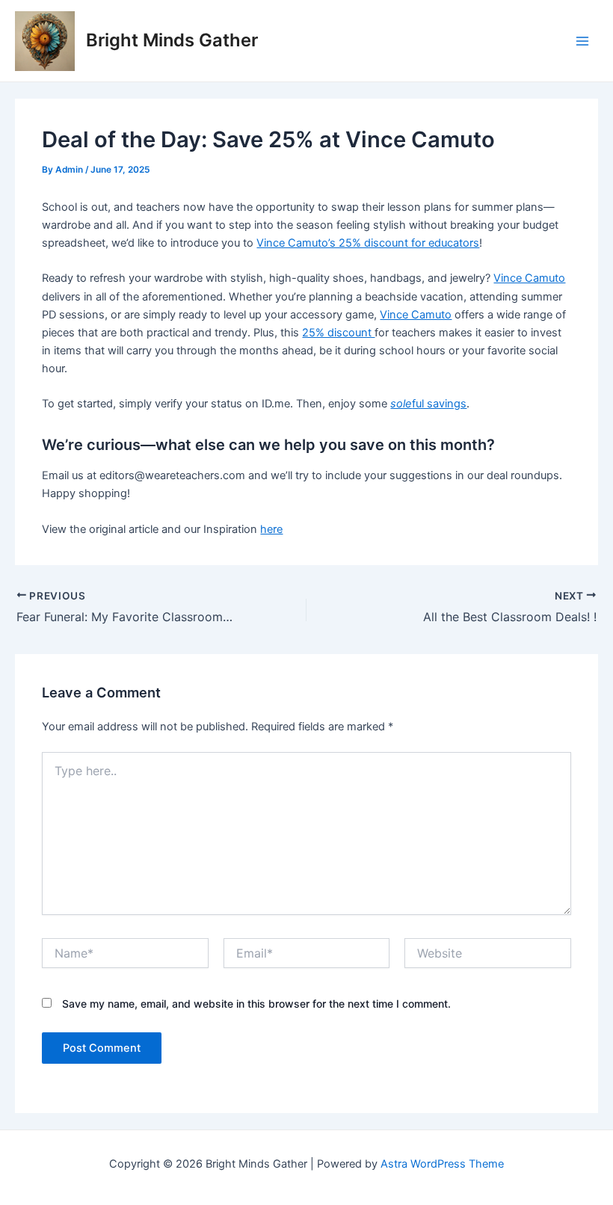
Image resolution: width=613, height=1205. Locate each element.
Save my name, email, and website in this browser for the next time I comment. (256, 1003)
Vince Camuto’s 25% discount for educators (367, 243)
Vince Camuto (529, 278)
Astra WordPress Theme (442, 1164)
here (271, 529)
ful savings (428, 403)
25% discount (338, 332)
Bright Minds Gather (172, 40)
